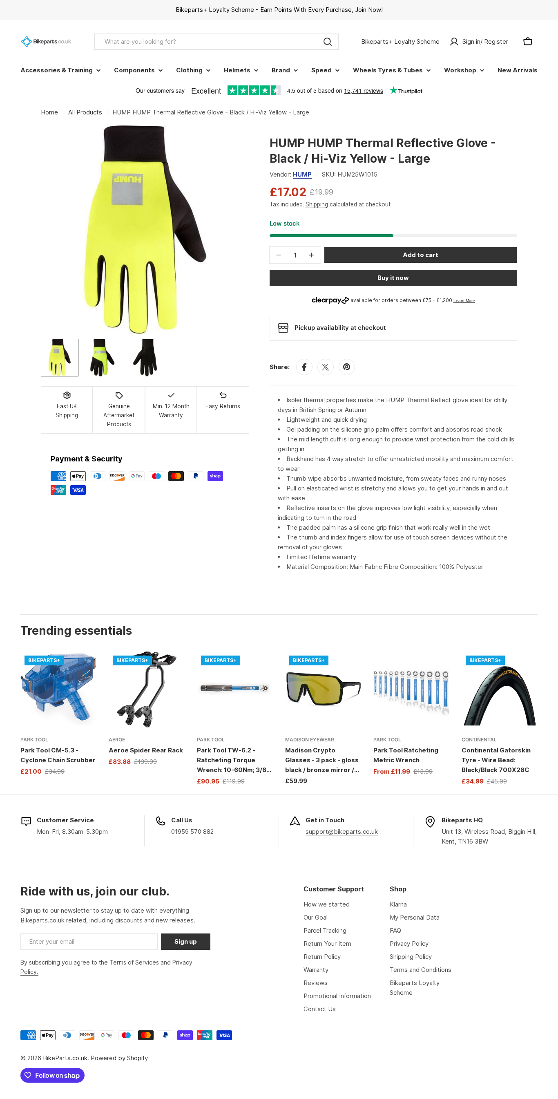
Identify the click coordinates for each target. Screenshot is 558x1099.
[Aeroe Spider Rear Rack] (147, 689)
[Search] (328, 42)
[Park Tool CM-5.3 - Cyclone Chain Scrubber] (58, 689)
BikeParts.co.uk (65, 1058)
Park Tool (34, 739)
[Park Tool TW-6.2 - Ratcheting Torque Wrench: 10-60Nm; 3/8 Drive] (235, 689)
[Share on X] (325, 367)
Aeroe (117, 739)
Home (49, 112)
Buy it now (393, 278)
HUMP (302, 174)
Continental (479, 739)
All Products (85, 112)
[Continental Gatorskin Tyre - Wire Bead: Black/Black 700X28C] (500, 689)
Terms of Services (134, 962)
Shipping (317, 204)
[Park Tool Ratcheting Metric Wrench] (411, 689)
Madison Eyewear (309, 739)
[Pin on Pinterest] (347, 367)
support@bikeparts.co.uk (342, 831)
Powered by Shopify (119, 1058)
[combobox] (216, 42)
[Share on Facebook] (304, 367)
